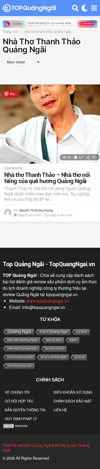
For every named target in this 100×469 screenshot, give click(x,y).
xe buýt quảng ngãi (20, 365)
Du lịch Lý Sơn (55, 348)
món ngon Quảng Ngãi (22, 348)
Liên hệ (60, 409)
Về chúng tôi (17, 392)
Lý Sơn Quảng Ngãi (20, 357)
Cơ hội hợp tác (19, 401)
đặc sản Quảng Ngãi (23, 340)
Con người (13, 168)
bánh (73, 340)
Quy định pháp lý (21, 418)
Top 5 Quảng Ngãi (54, 332)
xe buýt (79, 357)
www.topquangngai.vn (48, 301)
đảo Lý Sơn (53, 340)
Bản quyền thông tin (25, 409)
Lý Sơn (82, 332)
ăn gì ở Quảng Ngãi (53, 357)
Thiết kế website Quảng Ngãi (27, 445)
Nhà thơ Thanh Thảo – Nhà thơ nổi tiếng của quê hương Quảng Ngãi (47, 178)
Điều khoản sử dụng (73, 392)
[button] (75, 8)
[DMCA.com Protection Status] (16, 425)
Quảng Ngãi (19, 331)
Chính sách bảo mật (73, 401)
